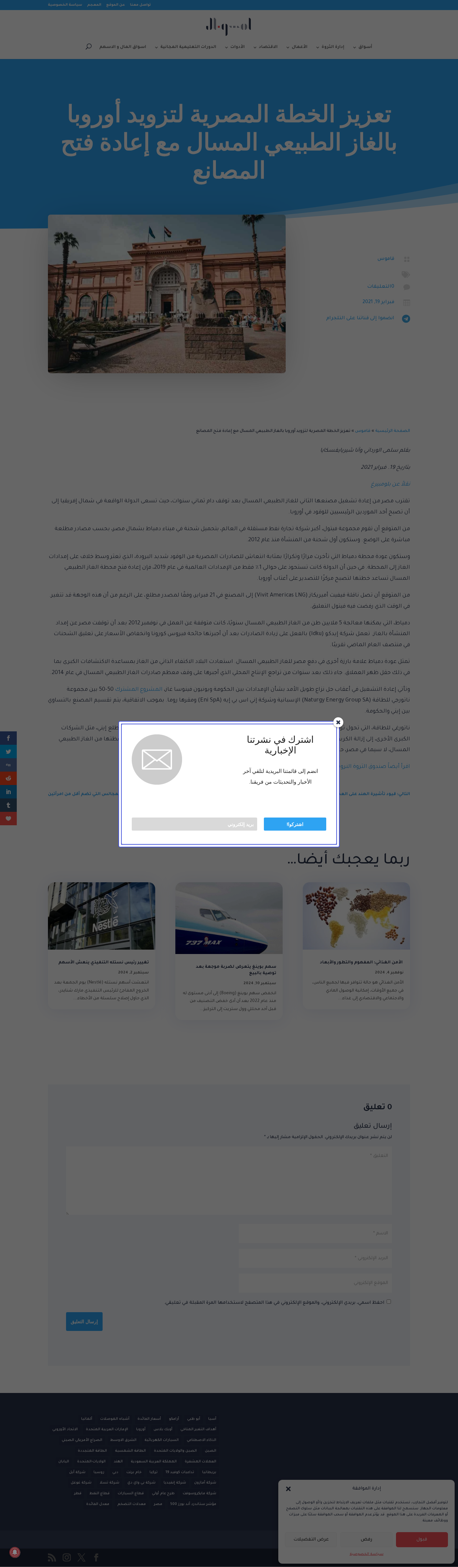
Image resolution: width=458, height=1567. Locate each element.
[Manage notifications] (14, 1552)
